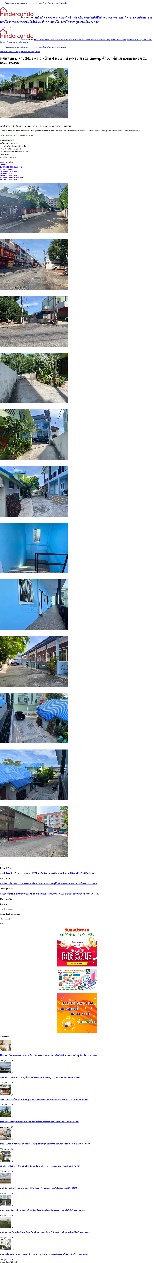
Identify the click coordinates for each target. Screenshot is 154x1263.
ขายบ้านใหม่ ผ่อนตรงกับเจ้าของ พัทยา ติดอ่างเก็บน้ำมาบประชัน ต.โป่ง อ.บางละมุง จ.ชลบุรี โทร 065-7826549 (49, 894)
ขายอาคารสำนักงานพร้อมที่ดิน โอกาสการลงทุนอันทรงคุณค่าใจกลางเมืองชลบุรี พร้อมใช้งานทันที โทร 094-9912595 (45, 1144)
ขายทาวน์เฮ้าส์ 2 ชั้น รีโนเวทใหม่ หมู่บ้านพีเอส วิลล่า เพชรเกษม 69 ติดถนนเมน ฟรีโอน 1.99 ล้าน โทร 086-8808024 (44, 1100)
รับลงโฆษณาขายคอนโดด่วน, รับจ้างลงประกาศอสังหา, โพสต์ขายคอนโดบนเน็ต (36, 3)
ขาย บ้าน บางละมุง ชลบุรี (30, 52)
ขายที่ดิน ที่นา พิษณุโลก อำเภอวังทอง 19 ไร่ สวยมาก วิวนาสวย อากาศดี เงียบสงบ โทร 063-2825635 (38, 1188)
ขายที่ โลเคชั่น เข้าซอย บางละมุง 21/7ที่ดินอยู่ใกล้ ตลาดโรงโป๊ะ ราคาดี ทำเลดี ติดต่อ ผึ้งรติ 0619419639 (47, 873)
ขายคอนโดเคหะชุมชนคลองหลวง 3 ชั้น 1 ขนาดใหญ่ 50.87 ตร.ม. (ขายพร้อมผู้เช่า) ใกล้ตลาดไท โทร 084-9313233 (44, 1254)
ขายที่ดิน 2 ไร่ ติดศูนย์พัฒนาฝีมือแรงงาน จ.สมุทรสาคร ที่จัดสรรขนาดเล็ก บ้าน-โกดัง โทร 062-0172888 (39, 1122)
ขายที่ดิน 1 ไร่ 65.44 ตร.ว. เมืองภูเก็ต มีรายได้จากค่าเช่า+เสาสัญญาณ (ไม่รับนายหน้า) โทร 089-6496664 (40, 1078)
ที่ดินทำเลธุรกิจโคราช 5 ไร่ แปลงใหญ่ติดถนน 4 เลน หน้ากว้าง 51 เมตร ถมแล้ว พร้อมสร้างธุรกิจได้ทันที (40, 1166)
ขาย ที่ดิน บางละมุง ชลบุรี (10, 52)
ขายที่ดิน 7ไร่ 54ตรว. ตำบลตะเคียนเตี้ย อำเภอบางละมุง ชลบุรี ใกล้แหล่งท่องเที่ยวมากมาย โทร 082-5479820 (48, 883)
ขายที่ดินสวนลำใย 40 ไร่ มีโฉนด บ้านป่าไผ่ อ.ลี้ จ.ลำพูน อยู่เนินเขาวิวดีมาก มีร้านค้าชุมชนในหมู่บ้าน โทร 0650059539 (45, 1232)
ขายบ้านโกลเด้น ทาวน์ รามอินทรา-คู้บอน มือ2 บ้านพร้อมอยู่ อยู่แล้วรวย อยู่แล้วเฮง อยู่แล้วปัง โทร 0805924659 (42, 1210)
